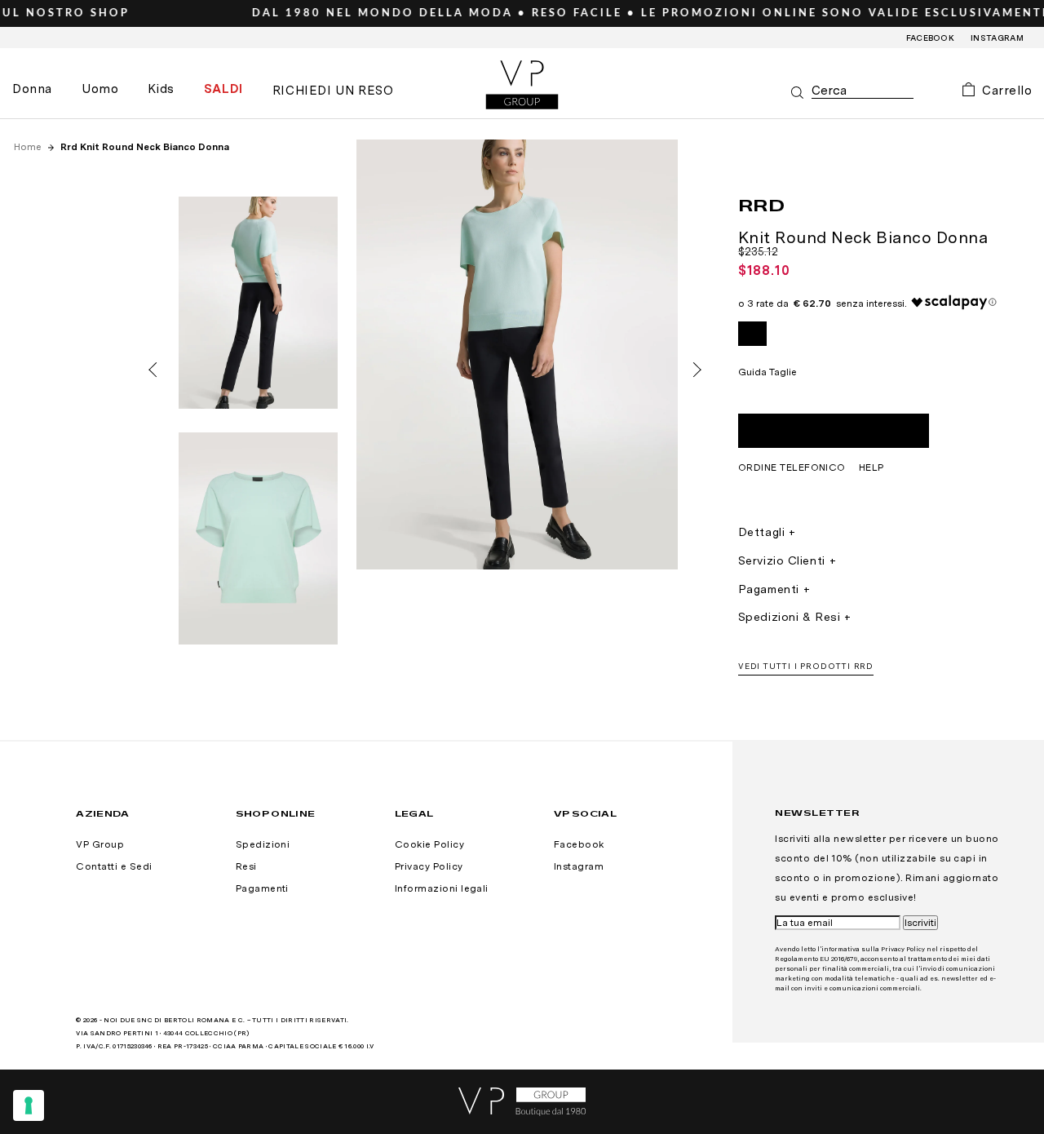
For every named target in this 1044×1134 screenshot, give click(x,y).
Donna (32, 89)
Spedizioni (263, 844)
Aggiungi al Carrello (833, 430)
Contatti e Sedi (114, 866)
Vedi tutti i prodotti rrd (806, 666)
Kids (161, 89)
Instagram (997, 37)
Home (29, 147)
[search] (863, 91)
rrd (761, 205)
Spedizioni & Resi (789, 616)
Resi (246, 866)
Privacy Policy (429, 866)
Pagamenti (768, 589)
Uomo (100, 89)
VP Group (100, 844)
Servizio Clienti (781, 560)
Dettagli (761, 531)
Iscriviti (920, 922)
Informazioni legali (442, 888)
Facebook (930, 37)
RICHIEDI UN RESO (333, 90)
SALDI (223, 89)
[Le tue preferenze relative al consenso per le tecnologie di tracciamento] (28, 1105)
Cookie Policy (429, 844)
